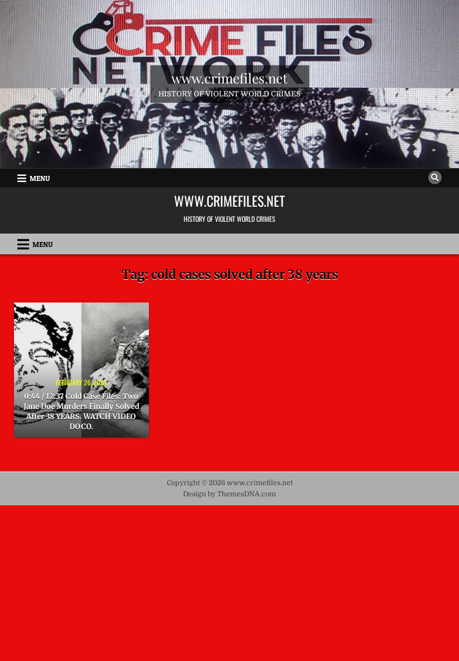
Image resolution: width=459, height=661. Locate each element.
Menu (40, 178)
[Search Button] (435, 177)
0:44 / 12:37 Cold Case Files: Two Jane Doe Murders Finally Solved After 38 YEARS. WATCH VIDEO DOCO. (81, 412)
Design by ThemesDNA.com (229, 494)
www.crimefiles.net (229, 78)
